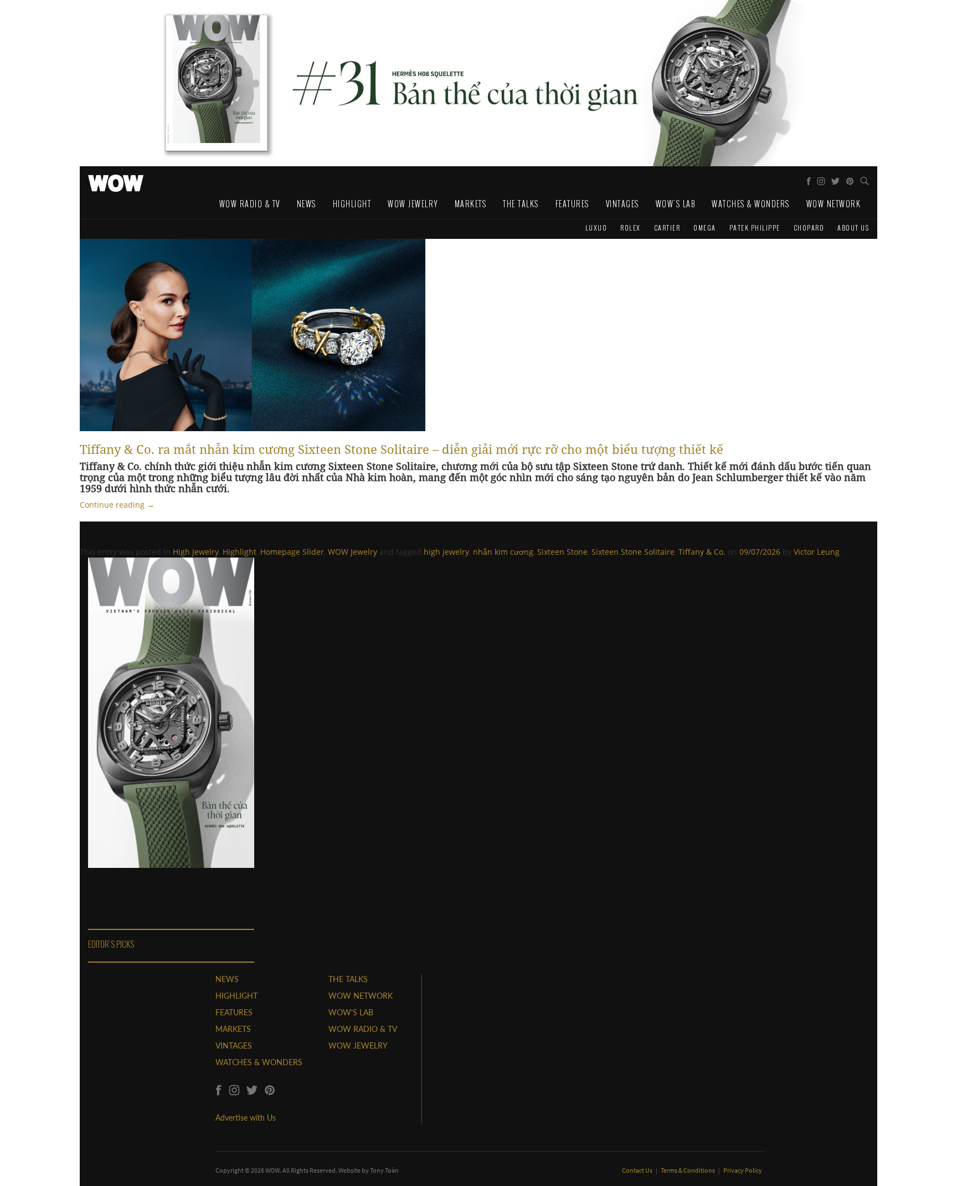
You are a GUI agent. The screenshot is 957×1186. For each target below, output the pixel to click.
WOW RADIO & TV (362, 1029)
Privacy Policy (742, 1170)
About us (853, 227)
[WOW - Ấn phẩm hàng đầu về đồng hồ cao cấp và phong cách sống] (116, 180)
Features (572, 203)
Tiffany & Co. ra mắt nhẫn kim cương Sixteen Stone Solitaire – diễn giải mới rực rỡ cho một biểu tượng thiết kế (401, 449)
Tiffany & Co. (702, 551)
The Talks (521, 203)
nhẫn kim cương (503, 551)
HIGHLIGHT (236, 995)
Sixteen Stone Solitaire (633, 551)
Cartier (667, 227)
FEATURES (234, 1012)
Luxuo (596, 227)
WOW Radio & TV (249, 203)
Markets (471, 203)
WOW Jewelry (413, 203)
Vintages (622, 203)
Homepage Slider (292, 551)
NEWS (227, 979)
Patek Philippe (754, 227)
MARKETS (233, 1029)
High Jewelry (196, 551)
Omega (704, 227)
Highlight (352, 203)
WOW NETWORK (360, 995)
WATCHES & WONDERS (258, 1062)
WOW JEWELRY (358, 1045)
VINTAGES (233, 1045)
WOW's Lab (676, 203)
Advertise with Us (245, 1117)
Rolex (630, 227)
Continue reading (117, 504)
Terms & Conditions (688, 1170)
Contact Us (638, 1170)
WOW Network (833, 203)
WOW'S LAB (350, 1012)
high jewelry (446, 551)
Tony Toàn (384, 1170)
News (306, 203)
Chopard (809, 227)
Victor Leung (817, 551)
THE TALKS (348, 979)
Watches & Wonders (751, 203)
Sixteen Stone (562, 551)
